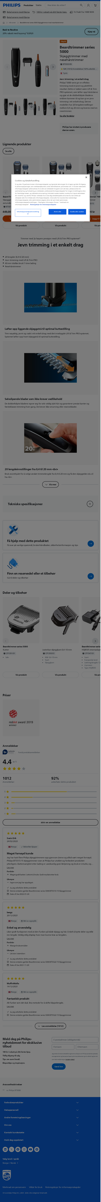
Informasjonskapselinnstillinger (27, 212)
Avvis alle (56, 211)
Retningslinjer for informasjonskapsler (42, 204)
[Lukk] (85, 177)
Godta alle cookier (76, 211)
